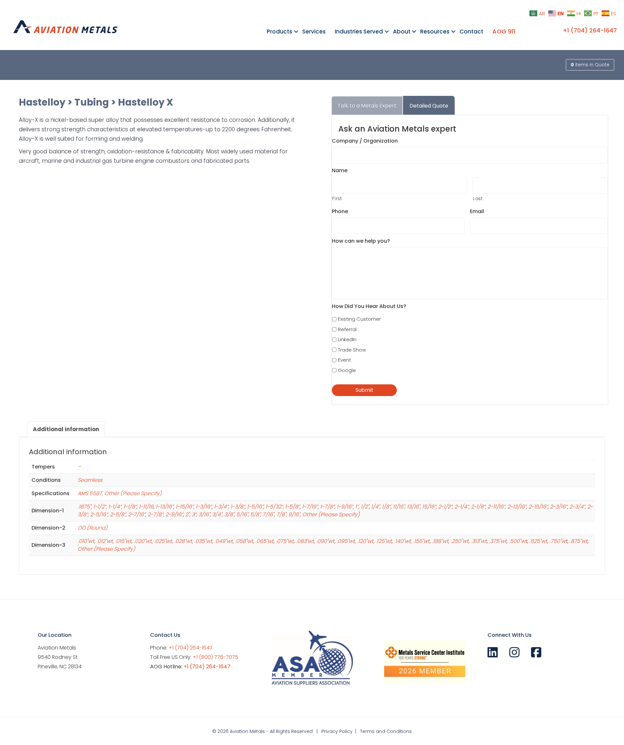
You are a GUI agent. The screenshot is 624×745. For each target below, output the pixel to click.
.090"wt (325, 541)
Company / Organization (365, 141)
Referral (347, 329)
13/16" (413, 506)
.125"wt (384, 541)
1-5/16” (255, 506)
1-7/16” (310, 506)
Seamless (90, 480)
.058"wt (244, 541)
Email (477, 211)
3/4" (217, 514)
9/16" (294, 514)
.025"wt (163, 541)
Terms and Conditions (386, 731)
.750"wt (558, 541)
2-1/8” (478, 506)
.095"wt (346, 541)
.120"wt (365, 541)
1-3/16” (204, 506)
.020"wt (143, 541)
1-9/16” (345, 506)
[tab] (367, 105)
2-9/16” (174, 514)
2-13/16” (516, 506)
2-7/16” (136, 514)
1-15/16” (184, 506)
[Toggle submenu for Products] (296, 32)
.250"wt (460, 541)
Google (347, 370)
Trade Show (352, 349)
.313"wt (479, 541)
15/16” (429, 506)
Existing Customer (359, 318)
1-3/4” (221, 506)
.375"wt (498, 541)
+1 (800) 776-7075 (215, 657)
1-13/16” (164, 506)
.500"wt (518, 541)
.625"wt (538, 541)
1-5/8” (292, 506)
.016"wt (123, 541)
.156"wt (421, 541)
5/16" (242, 514)
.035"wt (203, 541)
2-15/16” (538, 506)
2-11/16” (496, 506)
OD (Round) (93, 528)
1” (356, 506)
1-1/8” (130, 506)
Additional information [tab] (66, 429)
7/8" (281, 514)
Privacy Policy (337, 731)
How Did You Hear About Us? (369, 306)
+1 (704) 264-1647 (590, 30)
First (337, 198)
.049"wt (223, 541)
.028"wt (183, 541)
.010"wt (86, 541)
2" (187, 514)
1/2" (365, 506)
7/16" (268, 514)
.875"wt (579, 541)
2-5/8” (118, 514)
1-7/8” (327, 506)
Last (478, 198)
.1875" (84, 506)
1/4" (375, 506)
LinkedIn (347, 339)
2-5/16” (99, 514)
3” (194, 514)
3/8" (229, 514)
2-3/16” (558, 506)
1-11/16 (146, 506)
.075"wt (285, 541)
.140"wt (402, 541)
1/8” (386, 506)
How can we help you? (361, 241)
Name (339, 170)
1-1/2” (99, 506)
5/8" (255, 514)
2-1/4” (461, 506)
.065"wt (264, 541)
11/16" (399, 506)
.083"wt (305, 541)
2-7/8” (155, 514)
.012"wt (105, 541)
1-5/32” (274, 506)
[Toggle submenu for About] (414, 32)
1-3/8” (237, 506)
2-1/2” (445, 506)
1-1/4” (114, 506)
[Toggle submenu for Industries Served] (386, 32)
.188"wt (440, 541)
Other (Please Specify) (133, 493)
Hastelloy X (145, 102)
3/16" (204, 514)
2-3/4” (577, 506)
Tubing (91, 102)
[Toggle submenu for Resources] (453, 32)
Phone (340, 211)
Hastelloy (42, 102)
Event (344, 359)
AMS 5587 (90, 493)
